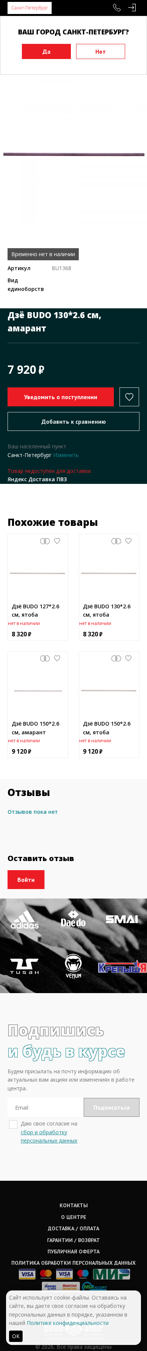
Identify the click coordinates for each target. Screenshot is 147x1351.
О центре (73, 1217)
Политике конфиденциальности (68, 1322)
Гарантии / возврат (73, 1240)
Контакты (74, 1205)
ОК (16, 1336)
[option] (73, 153)
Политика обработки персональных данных (73, 1262)
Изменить (66, 455)
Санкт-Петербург (29, 8)
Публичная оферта (73, 1251)
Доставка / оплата (73, 1228)
